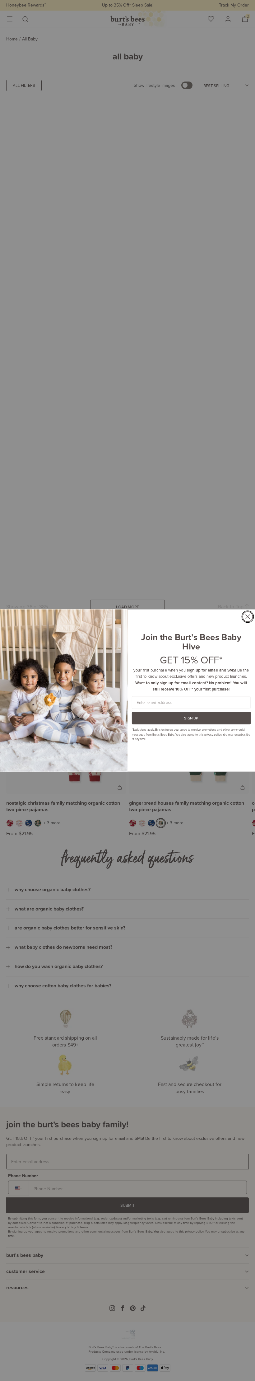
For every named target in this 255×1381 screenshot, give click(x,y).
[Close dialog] (248, 616)
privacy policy (212, 734)
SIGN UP (191, 718)
